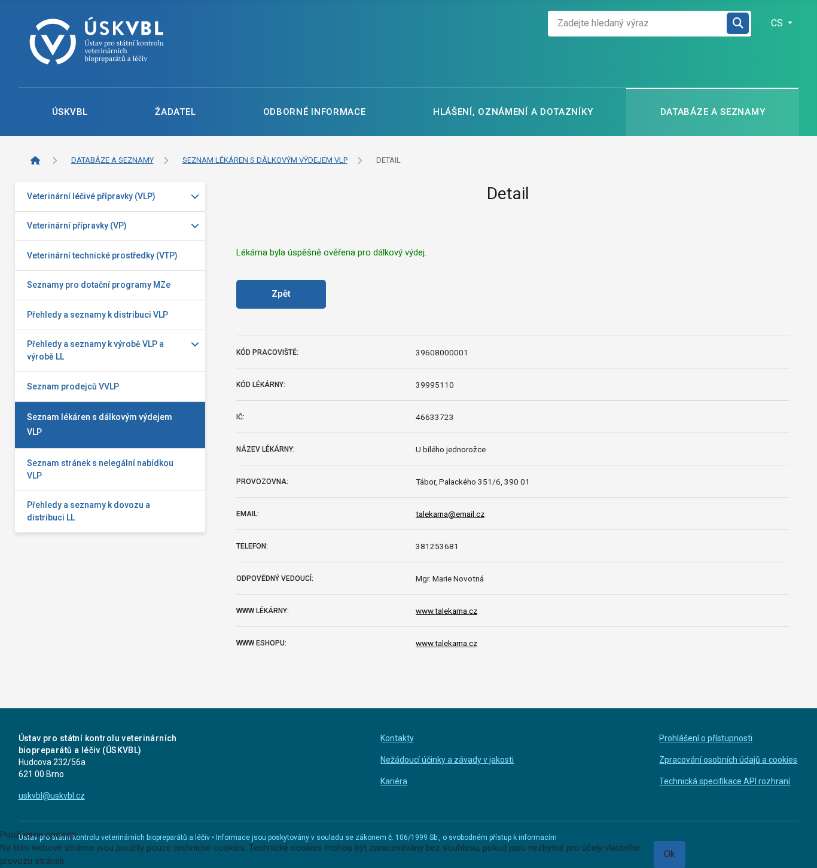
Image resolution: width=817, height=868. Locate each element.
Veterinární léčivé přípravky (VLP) (91, 196)
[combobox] (637, 23)
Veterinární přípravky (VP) (77, 225)
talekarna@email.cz (450, 514)
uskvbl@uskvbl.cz (52, 795)
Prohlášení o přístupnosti (705, 738)
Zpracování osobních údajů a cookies (728, 760)
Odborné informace (314, 111)
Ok (669, 854)
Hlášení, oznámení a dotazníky (513, 111)
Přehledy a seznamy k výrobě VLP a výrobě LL (95, 350)
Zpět (281, 293)
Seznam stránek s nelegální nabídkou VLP (100, 469)
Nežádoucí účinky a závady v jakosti (447, 760)
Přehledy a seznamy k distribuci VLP (97, 314)
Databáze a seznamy (713, 111)
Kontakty (397, 738)
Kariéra (393, 781)
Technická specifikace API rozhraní (724, 781)
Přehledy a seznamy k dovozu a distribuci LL (88, 511)
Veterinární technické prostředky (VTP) (102, 255)
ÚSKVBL (70, 111)
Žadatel (175, 111)
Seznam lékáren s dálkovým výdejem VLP (99, 424)
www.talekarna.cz (446, 611)
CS (778, 23)
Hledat (739, 23)
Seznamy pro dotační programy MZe (98, 285)
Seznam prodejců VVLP (73, 386)
